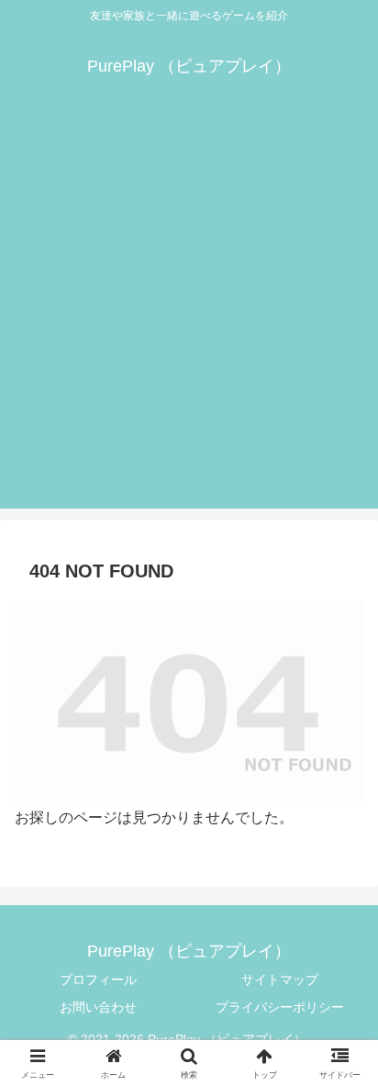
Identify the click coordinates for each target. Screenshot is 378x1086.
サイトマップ (279, 979)
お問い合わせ (98, 1007)
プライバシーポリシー (280, 1007)
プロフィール (98, 979)
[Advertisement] (189, 319)
